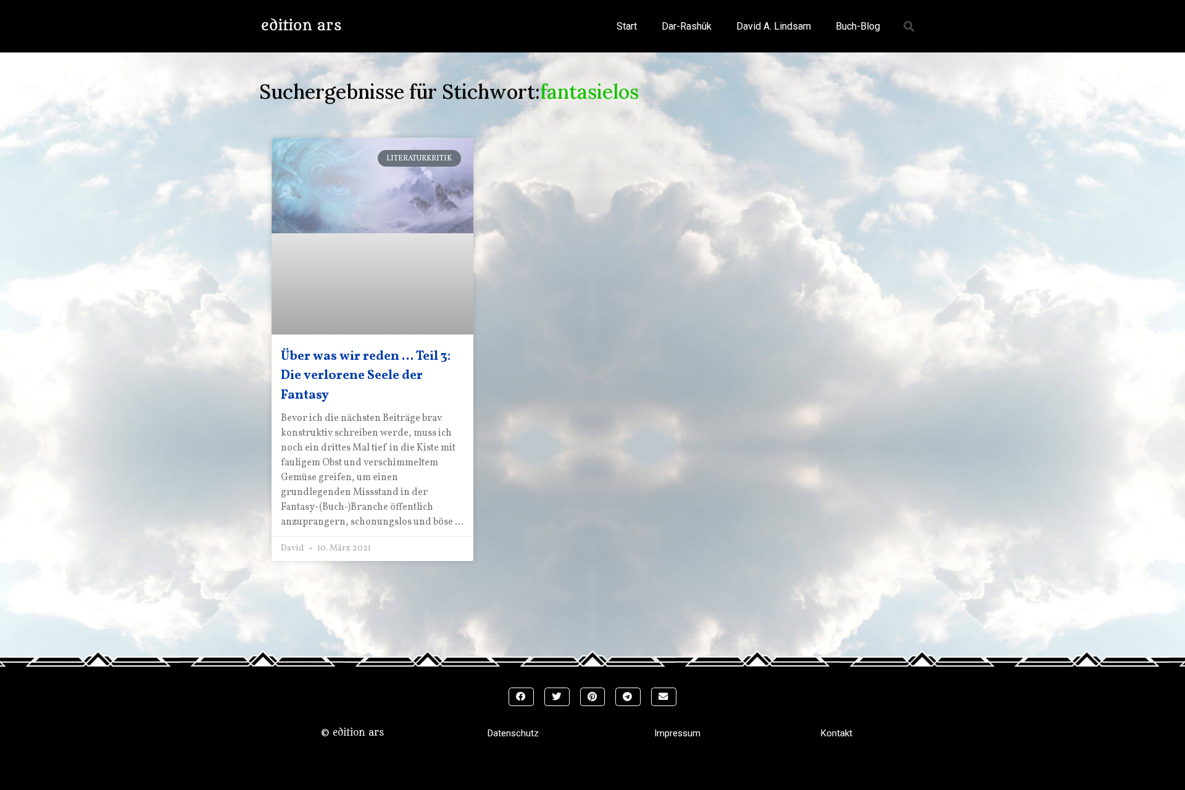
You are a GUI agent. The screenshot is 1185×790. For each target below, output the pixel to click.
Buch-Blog (858, 26)
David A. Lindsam (773, 26)
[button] (909, 26)
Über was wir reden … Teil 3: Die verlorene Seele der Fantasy (366, 375)
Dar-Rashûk (687, 26)
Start (627, 26)
